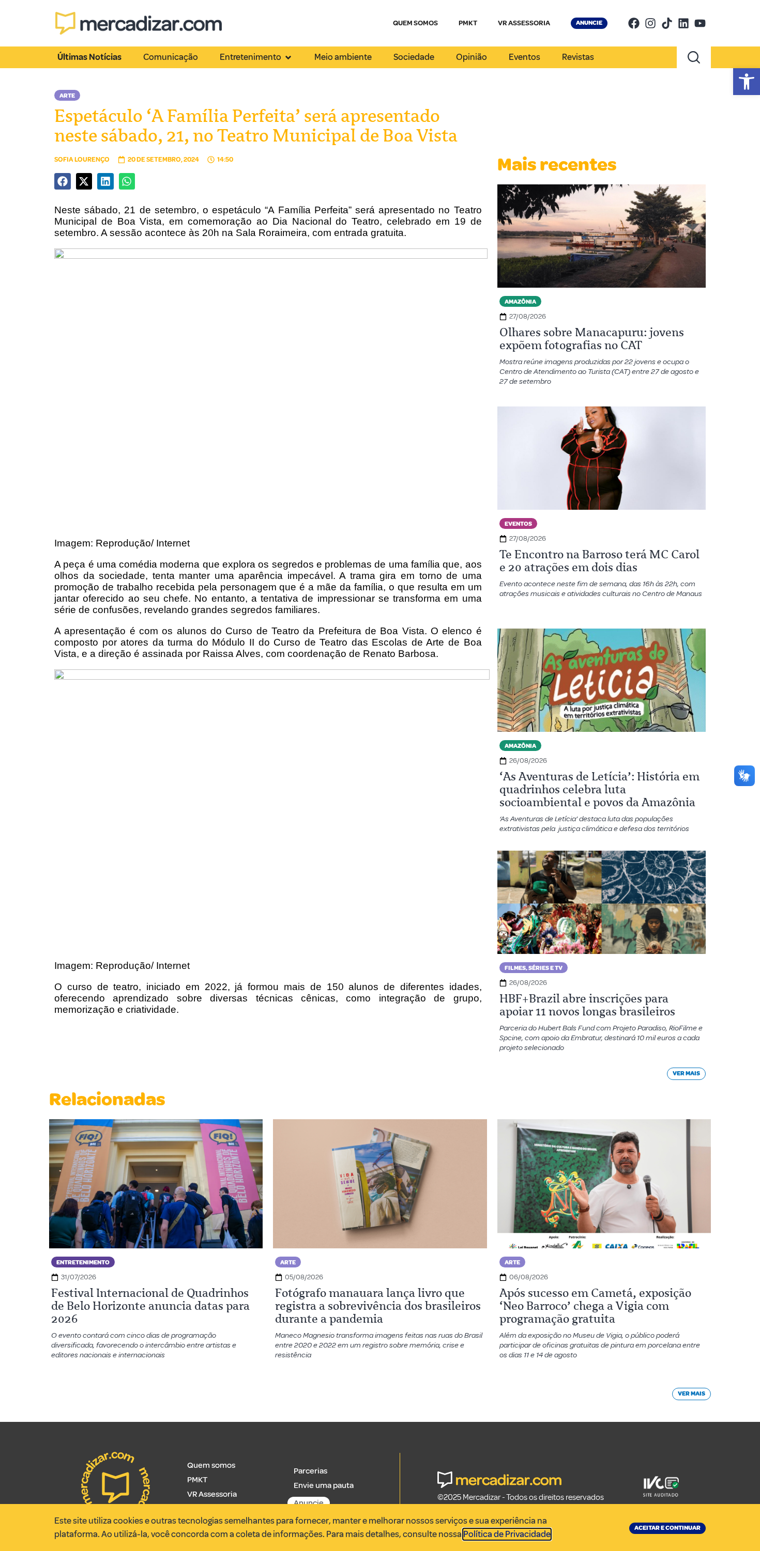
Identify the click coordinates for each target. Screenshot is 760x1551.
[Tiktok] (667, 23)
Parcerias (310, 1471)
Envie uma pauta (324, 1485)
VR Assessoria (212, 1494)
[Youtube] (700, 23)
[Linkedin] (683, 23)
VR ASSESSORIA (524, 23)
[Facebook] (634, 23)
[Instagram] (650, 23)
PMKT (468, 23)
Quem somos (211, 1465)
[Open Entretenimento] (288, 57)
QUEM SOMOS (415, 23)
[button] (746, 81)
